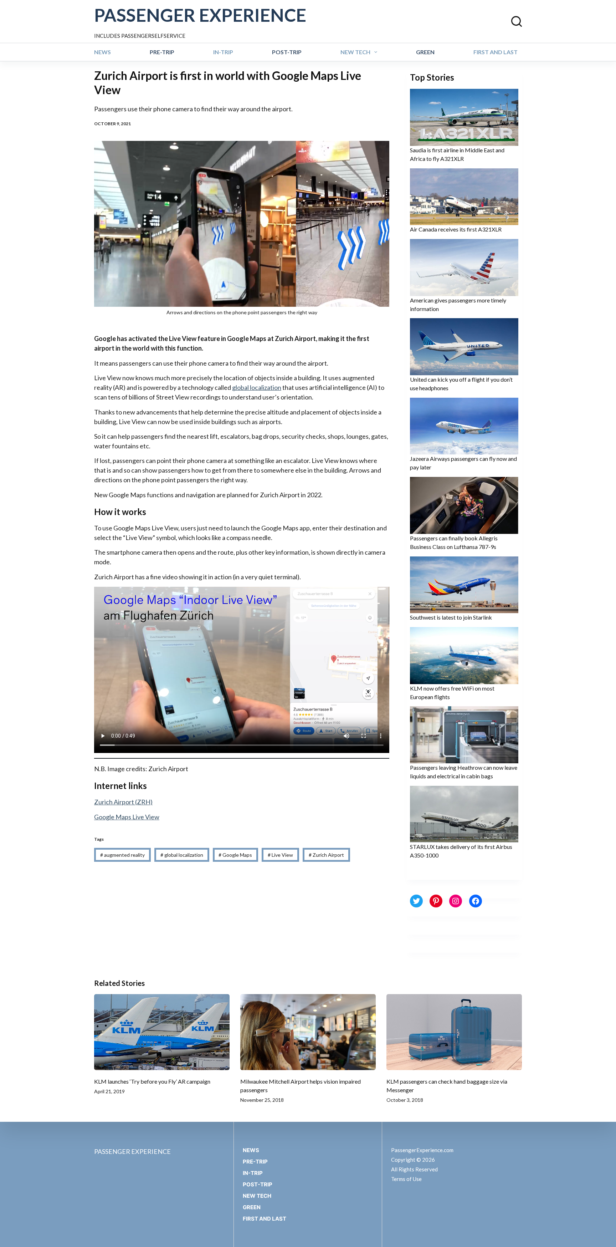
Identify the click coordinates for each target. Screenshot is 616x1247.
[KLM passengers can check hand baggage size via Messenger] (454, 1032)
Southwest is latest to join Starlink (451, 617)
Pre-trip (162, 52)
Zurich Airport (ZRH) (123, 802)
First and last (495, 52)
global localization (256, 387)
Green (425, 52)
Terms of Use (406, 1179)
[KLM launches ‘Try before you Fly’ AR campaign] (162, 1032)
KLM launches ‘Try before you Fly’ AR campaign (152, 1081)
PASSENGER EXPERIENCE (200, 15)
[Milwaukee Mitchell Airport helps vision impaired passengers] (308, 1032)
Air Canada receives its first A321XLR (456, 229)
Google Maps (235, 855)
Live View (280, 855)
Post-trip (287, 52)
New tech (355, 52)
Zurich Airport (326, 855)
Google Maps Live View (126, 817)
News (102, 52)
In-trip (223, 52)
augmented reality (122, 855)
